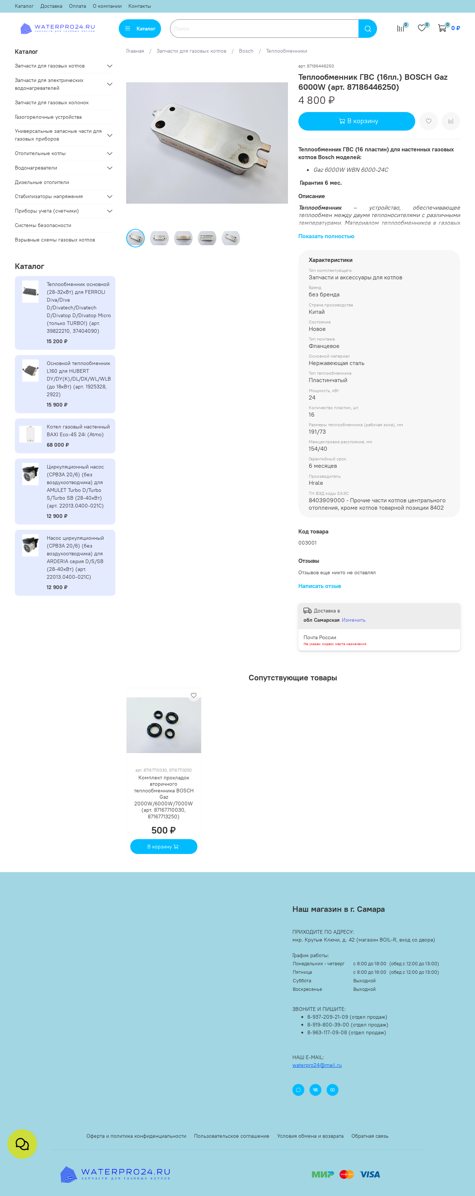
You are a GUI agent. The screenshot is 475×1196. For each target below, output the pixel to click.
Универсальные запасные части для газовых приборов (58, 135)
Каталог (24, 6)
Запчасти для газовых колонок (52, 102)
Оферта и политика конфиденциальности (136, 1136)
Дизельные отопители (42, 182)
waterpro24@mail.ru (317, 1065)
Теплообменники (286, 50)
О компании (107, 6)
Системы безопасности (43, 225)
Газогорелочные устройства (48, 117)
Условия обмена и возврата (310, 1136)
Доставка (51, 6)
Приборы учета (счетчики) (47, 210)
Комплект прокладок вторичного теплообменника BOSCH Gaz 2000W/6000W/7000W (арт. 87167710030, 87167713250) (164, 796)
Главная (135, 50)
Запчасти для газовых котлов (191, 50)
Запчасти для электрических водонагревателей (49, 84)
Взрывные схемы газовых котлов (55, 239)
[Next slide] (277, 143)
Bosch (246, 50)
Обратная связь (370, 1136)
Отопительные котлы (40, 153)
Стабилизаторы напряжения (49, 196)
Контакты (139, 6)
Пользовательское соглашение (231, 1136)
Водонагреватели (36, 167)
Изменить (354, 620)
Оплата (77, 6)
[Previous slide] (136, 143)
